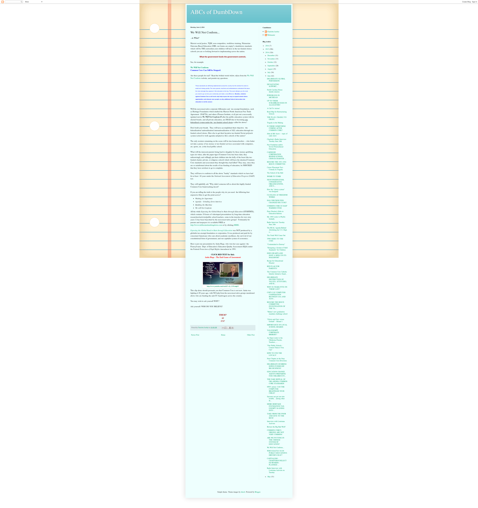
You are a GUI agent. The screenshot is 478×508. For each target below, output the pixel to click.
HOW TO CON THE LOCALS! (274, 354)
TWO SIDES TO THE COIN (275, 239)
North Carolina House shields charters (274, 91)
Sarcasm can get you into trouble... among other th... (276, 398)
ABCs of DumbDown (216, 12)
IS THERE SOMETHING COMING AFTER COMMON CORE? (276, 128)
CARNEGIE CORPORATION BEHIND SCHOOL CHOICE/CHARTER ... (276, 155)
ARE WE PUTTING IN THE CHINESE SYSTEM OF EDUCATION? (275, 441)
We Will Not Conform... (275, 447)
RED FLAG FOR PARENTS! (273, 267)
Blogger (257, 492)
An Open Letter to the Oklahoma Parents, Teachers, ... (275, 340)
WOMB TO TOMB (274, 176)
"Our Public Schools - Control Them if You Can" (275, 347)
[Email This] (223, 328)
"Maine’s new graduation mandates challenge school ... (277, 313)
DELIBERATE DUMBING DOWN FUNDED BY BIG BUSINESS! (277, 366)
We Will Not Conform (199, 67)
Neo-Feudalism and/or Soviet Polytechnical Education (275, 146)
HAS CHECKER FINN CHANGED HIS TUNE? (277, 201)
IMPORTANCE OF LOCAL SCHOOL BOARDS (277, 326)
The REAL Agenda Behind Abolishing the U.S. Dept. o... (277, 230)
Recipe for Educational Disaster (275, 262)
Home (223, 335)
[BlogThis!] (225, 328)
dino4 (243, 492)
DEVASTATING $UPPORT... (273, 85)
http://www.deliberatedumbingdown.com (206, 225)
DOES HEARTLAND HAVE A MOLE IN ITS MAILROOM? (276, 255)
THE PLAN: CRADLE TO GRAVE (276, 118)
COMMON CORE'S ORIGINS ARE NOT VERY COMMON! (275, 432)
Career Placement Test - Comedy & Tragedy (275, 168)
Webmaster (271, 35)
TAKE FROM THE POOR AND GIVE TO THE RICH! (276, 415)
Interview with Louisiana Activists (276, 422)
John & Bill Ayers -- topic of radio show (277, 134)
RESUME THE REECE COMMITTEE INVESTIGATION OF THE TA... (276, 305)
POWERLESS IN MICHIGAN (273, 96)
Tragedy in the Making (275, 122)
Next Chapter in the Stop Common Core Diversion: (277, 359)
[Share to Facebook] (230, 328)
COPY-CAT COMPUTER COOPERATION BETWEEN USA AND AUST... (276, 295)
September (271, 65)
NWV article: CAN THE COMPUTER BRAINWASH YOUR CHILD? (276, 390)
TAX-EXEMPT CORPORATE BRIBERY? (273, 332)
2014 (267, 52)
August (270, 69)
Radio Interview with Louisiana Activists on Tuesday (276, 470)
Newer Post (195, 335)
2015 (267, 49)
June (269, 76)
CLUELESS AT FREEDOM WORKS (277, 196)
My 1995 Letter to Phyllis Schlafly (276, 218)
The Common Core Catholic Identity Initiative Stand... (277, 273)
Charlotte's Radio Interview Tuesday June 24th (276, 140)
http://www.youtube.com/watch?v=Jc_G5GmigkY (223, 286)
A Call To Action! (273, 108)
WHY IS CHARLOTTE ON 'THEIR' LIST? (277, 288)
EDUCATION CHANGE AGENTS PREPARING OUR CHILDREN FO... (276, 373)
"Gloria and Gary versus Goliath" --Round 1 (275, 320)
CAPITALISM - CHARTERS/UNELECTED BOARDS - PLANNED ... (277, 461)
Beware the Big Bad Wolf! (276, 427)
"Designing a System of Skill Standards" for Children (277, 248)
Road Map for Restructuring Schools (277, 112)
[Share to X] (228, 328)
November (271, 59)
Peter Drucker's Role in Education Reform (275, 212)
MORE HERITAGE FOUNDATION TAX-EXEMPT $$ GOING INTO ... (276, 407)
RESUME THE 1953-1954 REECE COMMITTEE (276, 163)
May (269, 476)
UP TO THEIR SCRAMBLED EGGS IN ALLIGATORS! (277, 103)
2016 (267, 45)
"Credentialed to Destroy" (276, 244)
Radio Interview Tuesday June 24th (276, 223)
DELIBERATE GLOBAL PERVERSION (276, 79)
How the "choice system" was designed (276, 190)
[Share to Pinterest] (232, 328)
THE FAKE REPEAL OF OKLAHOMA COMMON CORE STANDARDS (277, 381)
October (271, 62)
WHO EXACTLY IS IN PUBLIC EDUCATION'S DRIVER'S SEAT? (277, 453)
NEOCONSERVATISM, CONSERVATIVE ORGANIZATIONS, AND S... (275, 182)
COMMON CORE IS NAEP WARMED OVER (277, 207)
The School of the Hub (275, 173)
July (269, 72)
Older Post (251, 335)
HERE (236, 225)
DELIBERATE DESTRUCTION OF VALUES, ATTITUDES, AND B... (277, 280)
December (271, 55)
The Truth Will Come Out (276, 235)
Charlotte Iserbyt (273, 32)
